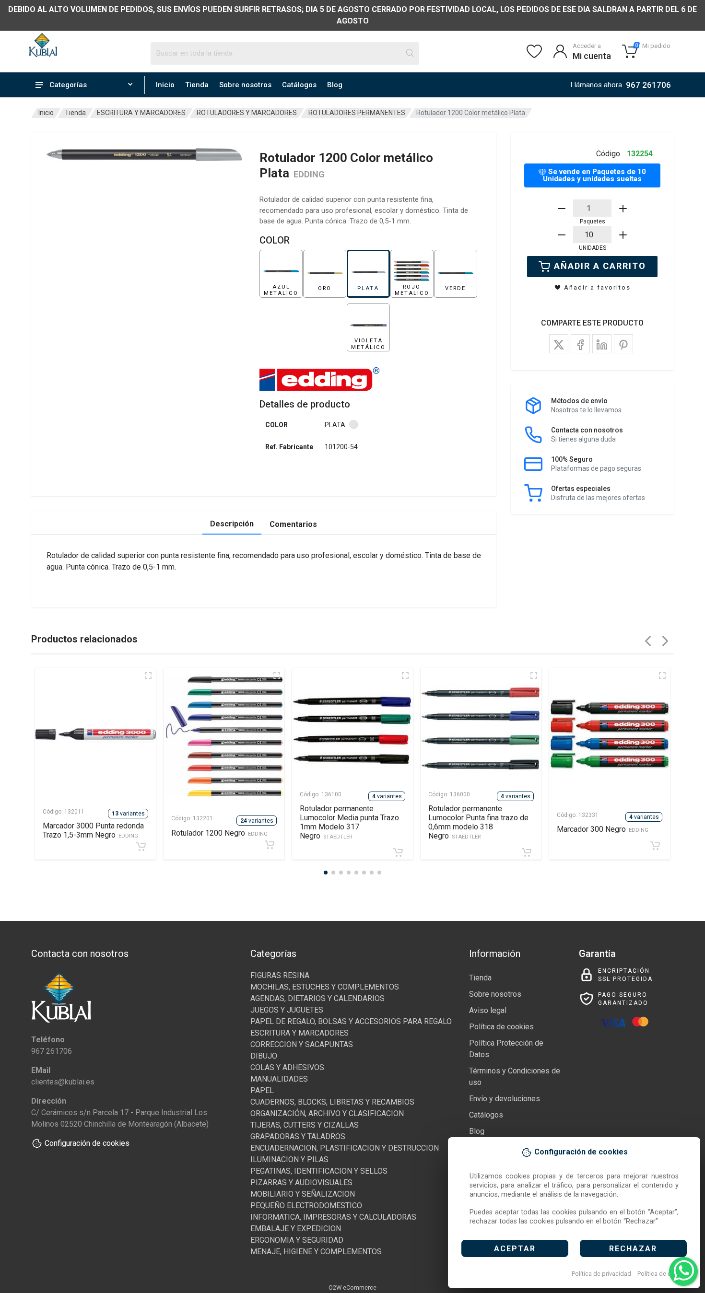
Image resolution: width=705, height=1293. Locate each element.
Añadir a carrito (600, 266)
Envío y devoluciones (504, 1098)
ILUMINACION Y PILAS (289, 1159)
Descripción (232, 523)
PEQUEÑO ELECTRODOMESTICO (306, 1205)
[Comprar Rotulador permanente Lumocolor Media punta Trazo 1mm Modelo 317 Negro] (398, 852)
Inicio (165, 85)
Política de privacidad (601, 1273)
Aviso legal (487, 1010)
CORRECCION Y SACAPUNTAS (301, 1044)
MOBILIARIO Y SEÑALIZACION (302, 1194)
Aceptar (515, 1248)
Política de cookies (663, 1273)
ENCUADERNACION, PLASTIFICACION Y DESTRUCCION (344, 1148)
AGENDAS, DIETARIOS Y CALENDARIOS (317, 998)
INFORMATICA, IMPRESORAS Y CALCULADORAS (333, 1217)
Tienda (197, 85)
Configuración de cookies (87, 1143)
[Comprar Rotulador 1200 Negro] (269, 844)
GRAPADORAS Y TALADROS (297, 1136)
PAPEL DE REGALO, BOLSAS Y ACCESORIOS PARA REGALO (351, 1021)
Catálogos (299, 85)
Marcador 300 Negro (602, 829)
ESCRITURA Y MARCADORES (141, 112)
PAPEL (262, 1090)
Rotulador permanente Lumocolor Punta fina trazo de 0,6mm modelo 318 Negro (478, 822)
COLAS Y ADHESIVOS (287, 1067)
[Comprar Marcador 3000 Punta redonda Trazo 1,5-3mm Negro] (141, 846)
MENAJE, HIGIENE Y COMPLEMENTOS (316, 1251)
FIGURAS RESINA (279, 975)
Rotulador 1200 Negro (219, 833)
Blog (334, 85)
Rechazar (633, 1248)
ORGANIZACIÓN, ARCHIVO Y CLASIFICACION (327, 1113)
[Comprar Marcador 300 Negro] (655, 845)
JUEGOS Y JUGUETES (286, 1009)
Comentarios (293, 524)
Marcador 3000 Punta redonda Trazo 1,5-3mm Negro (93, 830)
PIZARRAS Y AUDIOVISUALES (301, 1182)
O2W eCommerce (352, 1287)
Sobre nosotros (245, 85)
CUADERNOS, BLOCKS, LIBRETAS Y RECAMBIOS (332, 1102)
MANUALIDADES (279, 1078)
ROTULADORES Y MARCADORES (247, 112)
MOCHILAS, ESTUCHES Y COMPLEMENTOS (324, 986)
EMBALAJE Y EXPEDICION (295, 1228)
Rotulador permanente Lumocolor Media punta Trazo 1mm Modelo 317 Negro (349, 822)
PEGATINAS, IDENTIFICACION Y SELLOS (319, 1171)
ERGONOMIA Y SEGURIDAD (296, 1240)
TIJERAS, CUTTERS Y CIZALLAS (304, 1125)
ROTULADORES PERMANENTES (356, 112)
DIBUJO (263, 1055)
